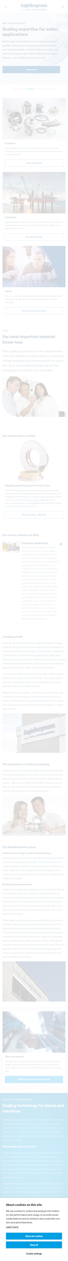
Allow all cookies (34, 1236)
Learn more (12, 1227)
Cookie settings (34, 1254)
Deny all (34, 1245)
